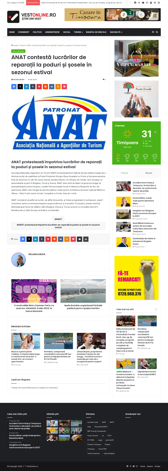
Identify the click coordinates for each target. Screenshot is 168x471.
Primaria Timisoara (94, 444)
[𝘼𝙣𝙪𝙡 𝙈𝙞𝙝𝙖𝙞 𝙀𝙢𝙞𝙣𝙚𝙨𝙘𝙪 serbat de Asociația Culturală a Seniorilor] (123, 227)
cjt (103, 436)
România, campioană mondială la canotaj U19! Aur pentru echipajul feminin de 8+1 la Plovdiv (57, 355)
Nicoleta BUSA (18, 79)
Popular (124, 173)
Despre (150, 466)
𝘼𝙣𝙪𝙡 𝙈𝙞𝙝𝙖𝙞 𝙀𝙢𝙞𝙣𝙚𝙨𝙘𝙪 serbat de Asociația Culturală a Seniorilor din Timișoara (145, 227)
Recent (149, 173)
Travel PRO (102, 449)
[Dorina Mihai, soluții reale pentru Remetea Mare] (123, 202)
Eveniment (23, 32)
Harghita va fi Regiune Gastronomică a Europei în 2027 (144, 213)
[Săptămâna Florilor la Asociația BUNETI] (147, 363)
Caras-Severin (92, 436)
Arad (89, 427)
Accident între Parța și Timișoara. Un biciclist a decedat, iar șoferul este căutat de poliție (145, 186)
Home (15, 45)
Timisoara (91, 449)
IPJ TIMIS (90, 440)
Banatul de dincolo (96, 32)
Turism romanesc (93, 453)
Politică (37, 32)
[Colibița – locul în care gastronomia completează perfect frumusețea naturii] (76, 438)
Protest (107, 444)
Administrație (52, 32)
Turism (77, 32)
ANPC (112, 422)
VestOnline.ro (32, 466)
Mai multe (115, 32)
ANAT (59, 219)
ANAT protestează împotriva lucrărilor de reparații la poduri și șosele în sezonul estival (59, 226)
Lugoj (100, 440)
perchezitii (110, 440)
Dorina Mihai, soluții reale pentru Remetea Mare (143, 201)
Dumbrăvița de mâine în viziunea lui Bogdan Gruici (144, 241)
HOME (12, 32)
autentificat (27, 388)
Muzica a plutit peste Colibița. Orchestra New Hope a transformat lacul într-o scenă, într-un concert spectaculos (25, 356)
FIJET (109, 436)
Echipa (157, 466)
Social (66, 32)
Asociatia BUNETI (100, 427)
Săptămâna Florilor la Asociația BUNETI (147, 373)
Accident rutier (92, 422)
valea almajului (109, 453)
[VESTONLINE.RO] (31, 17)
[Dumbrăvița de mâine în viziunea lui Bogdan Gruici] (123, 242)
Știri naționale (18, 51)
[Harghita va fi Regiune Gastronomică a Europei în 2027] (123, 214)
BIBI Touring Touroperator (96, 431)
